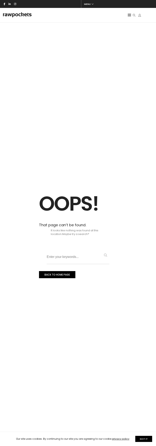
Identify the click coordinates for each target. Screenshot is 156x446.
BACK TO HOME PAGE (57, 274)
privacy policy (120, 439)
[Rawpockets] (17, 15)
